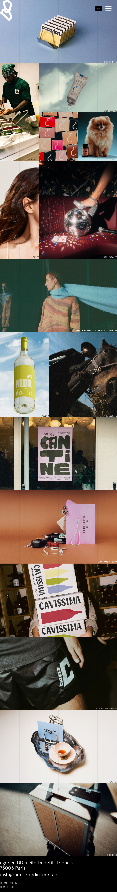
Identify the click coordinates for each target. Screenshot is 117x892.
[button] (98, 8)
